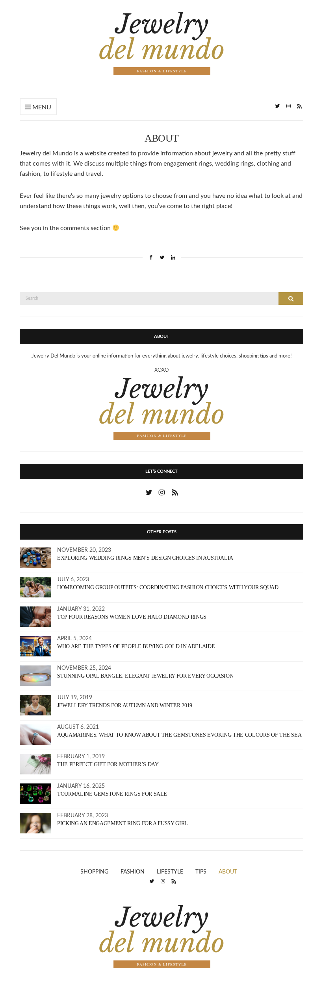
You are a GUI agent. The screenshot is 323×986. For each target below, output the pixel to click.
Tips (200, 872)
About (228, 872)
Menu (41, 107)
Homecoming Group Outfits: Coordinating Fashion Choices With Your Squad (167, 587)
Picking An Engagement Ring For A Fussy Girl (122, 823)
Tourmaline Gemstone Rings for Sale (112, 794)
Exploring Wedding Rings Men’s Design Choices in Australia (145, 558)
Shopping (94, 872)
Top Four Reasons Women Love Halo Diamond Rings (131, 617)
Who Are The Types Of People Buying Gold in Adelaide (136, 646)
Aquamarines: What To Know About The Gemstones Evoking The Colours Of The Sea (179, 735)
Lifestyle (170, 872)
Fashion (133, 872)
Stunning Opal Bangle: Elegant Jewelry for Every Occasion (145, 676)
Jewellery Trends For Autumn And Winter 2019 (124, 705)
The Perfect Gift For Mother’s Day (107, 764)
